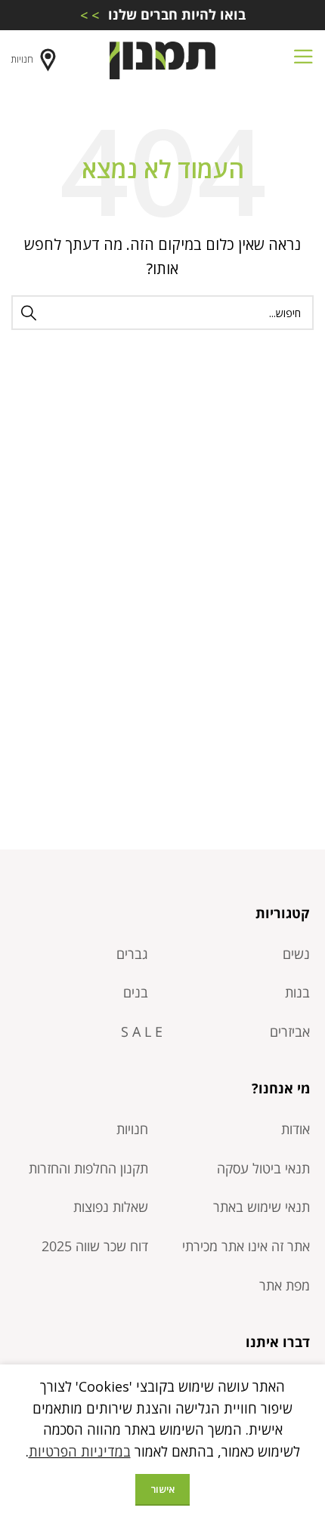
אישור (162, 1489)
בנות (297, 992)
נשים (296, 954)
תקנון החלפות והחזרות (88, 1168)
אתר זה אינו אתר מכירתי (246, 1246)
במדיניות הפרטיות (80, 1451)
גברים (132, 954)
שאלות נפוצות (110, 1207)
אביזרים (290, 1031)
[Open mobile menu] (303, 60)
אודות (295, 1129)
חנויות (22, 59)
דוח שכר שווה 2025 (95, 1246)
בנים (135, 992)
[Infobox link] (162, 14)
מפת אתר (284, 1285)
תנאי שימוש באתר (261, 1207)
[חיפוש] (28, 312)
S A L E (141, 1031)
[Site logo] (162, 59)
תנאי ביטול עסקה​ (263, 1168)
